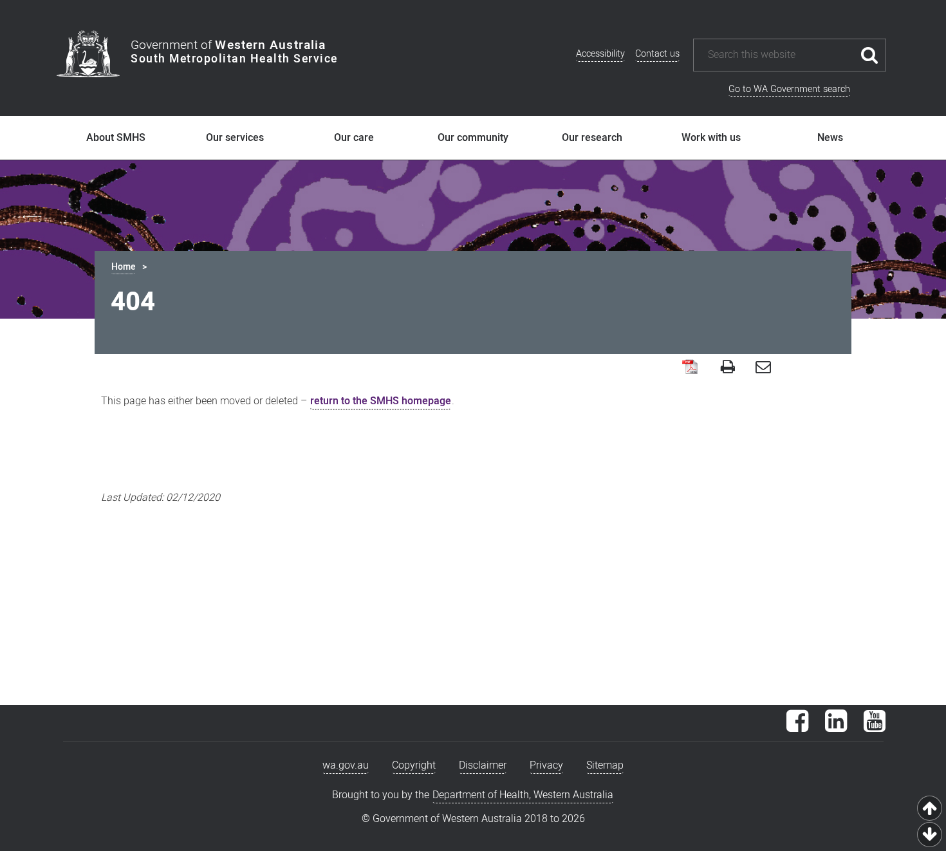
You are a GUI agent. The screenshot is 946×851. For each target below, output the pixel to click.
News (830, 138)
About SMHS (115, 138)
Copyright (414, 765)
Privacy (546, 765)
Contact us (657, 54)
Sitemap (605, 765)
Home (123, 267)
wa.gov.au (345, 765)
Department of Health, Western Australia (522, 795)
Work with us (711, 138)
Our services (235, 138)
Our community (473, 138)
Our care (354, 138)
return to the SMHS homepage (380, 401)
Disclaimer (482, 765)
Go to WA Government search (789, 89)
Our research (592, 138)
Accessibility (600, 54)
